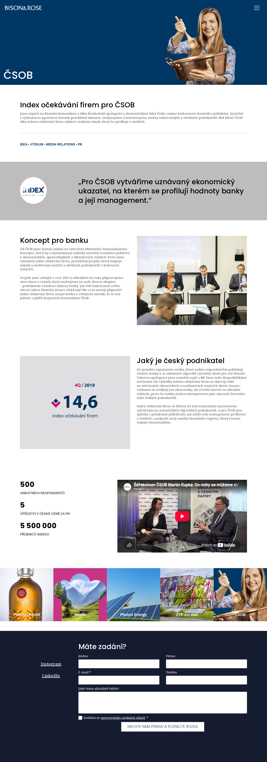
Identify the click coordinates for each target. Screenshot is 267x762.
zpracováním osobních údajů (123, 718)
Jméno (83, 656)
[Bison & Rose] (23, 8)
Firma (170, 656)
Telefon (171, 672)
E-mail (84, 672)
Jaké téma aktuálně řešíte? (98, 689)
